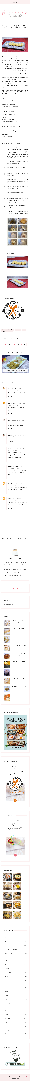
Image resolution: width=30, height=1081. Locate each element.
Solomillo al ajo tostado (18, 645)
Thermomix (10, 331)
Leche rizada (18, 670)
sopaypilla (11, 483)
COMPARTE (8, 344)
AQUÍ (3, 87)
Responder (10, 396)
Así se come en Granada (14, 1076)
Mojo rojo (19, 695)
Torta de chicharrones (18, 678)
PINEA (23, 344)
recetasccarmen (13, 388)
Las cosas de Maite (15, 1078)
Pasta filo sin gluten (19, 661)
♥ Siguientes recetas (7, 538)
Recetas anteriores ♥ (23, 538)
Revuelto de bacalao (19, 637)
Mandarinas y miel (13, 467)
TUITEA (17, 344)
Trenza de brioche (18, 628)
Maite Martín (12, 435)
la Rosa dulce (12, 403)
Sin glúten (18, 329)
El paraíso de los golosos (19, 70)
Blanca (10, 498)
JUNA (9, 420)
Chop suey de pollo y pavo (18, 686)
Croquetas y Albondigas (8, 329)
